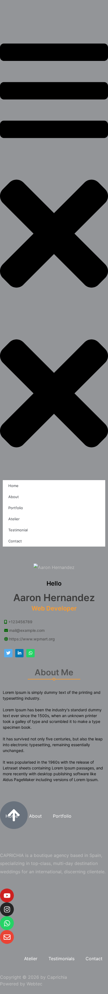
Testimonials (61, 958)
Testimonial (18, 530)
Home (13, 485)
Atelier (14, 519)
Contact (15, 541)
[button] (54, 172)
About (13, 497)
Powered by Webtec (21, 984)
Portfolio (15, 508)
